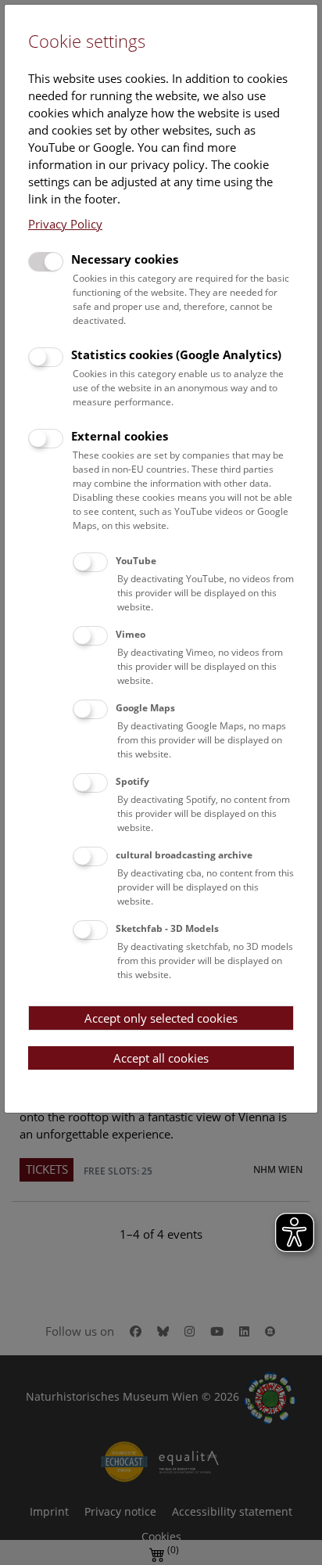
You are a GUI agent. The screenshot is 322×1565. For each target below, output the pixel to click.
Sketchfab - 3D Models (167, 928)
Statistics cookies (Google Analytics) (176, 354)
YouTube (136, 560)
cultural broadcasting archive (184, 855)
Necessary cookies (124, 259)
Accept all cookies (161, 1058)
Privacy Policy (65, 224)
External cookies (119, 436)
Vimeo (130, 634)
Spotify (132, 781)
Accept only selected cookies (161, 1018)
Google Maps (145, 707)
